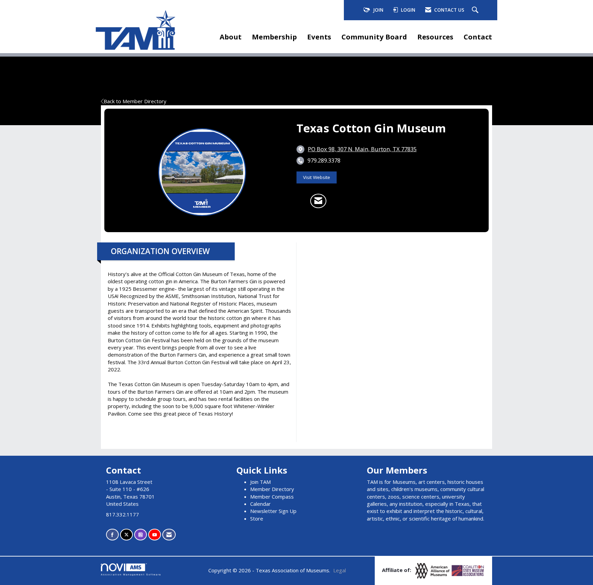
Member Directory (272, 489)
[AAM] (433, 570)
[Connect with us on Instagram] (140, 535)
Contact (478, 36)
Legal (339, 570)
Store (256, 518)
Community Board (374, 36)
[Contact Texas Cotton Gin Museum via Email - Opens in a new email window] (318, 201)
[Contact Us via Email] (169, 535)
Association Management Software (131, 574)
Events (319, 36)
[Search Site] (476, 10)
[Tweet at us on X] (126, 535)
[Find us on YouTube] (154, 535)
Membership (274, 36)
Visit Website (316, 177)
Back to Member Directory (135, 101)
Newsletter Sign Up (273, 511)
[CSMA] (468, 570)
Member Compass (272, 496)
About (231, 36)
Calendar (260, 503)
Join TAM (260, 481)
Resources (435, 36)
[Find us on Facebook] (112, 535)
